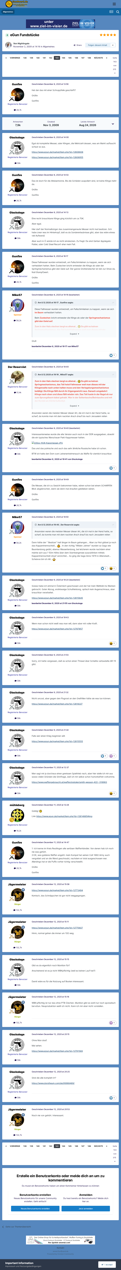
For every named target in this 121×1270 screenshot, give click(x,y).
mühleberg (17, 805)
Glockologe (16, 137)
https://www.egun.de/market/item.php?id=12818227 (57, 704)
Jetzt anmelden (86, 1208)
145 (70, 58)
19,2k (18, 831)
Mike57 (17, 294)
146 (76, 58)
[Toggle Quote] (36, 302)
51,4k (18, 392)
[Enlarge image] (47, 443)
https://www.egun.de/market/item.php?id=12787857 (57, 629)
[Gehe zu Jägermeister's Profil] (17, 894)
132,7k (18, 910)
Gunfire (17, 84)
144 (63, 58)
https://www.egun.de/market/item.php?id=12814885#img (64, 816)
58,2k (18, 320)
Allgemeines (48, 46)
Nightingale (23, 43)
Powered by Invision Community (60, 1254)
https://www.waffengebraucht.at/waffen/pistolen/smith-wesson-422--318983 (69, 782)
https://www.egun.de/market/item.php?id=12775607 (57, 927)
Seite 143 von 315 (115, 63)
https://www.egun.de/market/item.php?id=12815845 (57, 598)
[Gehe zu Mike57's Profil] (17, 305)
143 (57, 58)
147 (82, 58)
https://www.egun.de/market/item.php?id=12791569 (57, 1051)
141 (44, 58)
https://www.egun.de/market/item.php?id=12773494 (57, 890)
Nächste (98, 58)
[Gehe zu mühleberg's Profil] (17, 815)
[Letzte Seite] (107, 58)
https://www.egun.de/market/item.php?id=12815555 (57, 741)
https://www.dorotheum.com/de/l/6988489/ (53, 1083)
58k (19, 163)
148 (89, 58)
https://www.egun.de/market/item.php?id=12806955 (57, 157)
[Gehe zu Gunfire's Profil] (17, 94)
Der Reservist (17, 366)
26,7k (18, 110)
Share (78, 45)
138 (25, 58)
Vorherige (15, 58)
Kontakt (60, 1247)
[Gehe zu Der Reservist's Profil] (17, 377)
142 (50, 58)
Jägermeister (17, 884)
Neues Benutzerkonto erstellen (35, 1208)
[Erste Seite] (6, 58)
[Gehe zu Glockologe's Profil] (17, 147)
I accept (108, 1264)
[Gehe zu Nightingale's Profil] (8, 45)
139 (31, 58)
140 (38, 58)
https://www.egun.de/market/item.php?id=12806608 (57, 152)
